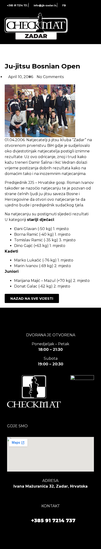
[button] (93, 27)
